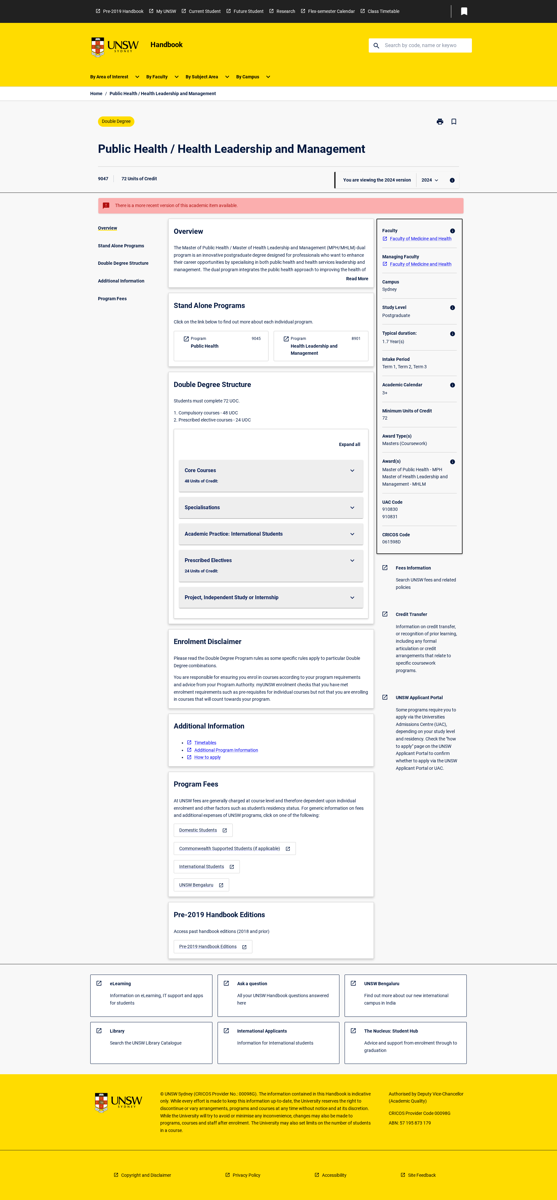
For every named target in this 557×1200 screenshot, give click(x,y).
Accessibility (334, 1175)
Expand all (349, 444)
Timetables (205, 742)
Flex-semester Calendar (331, 11)
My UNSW (166, 11)
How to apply (207, 757)
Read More (357, 279)
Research (286, 11)
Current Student (205, 11)
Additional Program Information (226, 750)
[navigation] (203, 830)
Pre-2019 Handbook (123, 11)
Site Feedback (422, 1175)
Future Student (249, 11)
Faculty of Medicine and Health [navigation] (421, 238)
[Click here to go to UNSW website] (115, 48)
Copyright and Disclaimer (146, 1175)
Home (96, 93)
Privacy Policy (246, 1175)
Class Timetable (383, 11)
